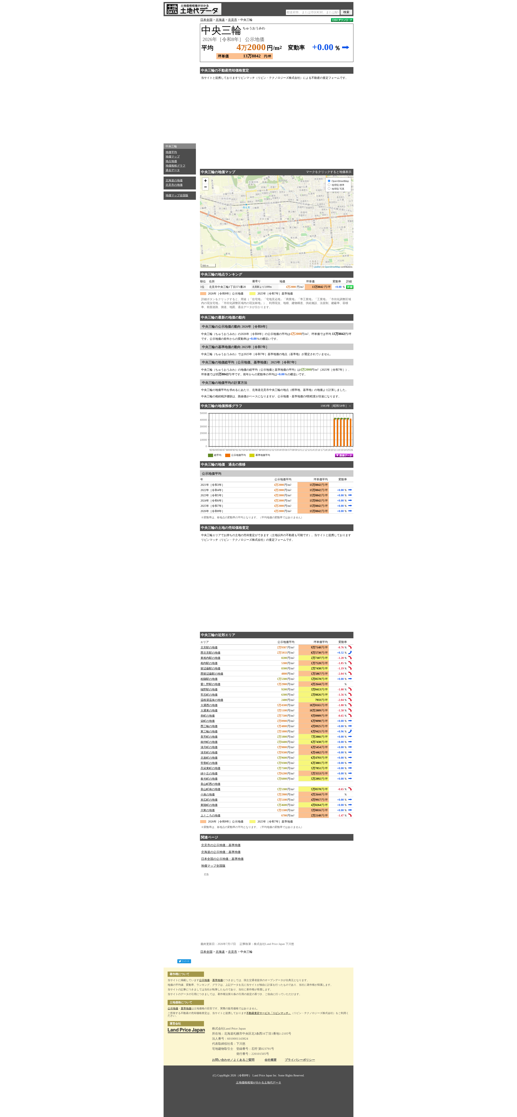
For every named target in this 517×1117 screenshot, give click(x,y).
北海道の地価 (174, 180)
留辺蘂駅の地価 (210, 668)
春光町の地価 (209, 778)
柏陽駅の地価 (209, 679)
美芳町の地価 (209, 736)
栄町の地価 (208, 721)
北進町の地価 (209, 757)
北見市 (232, 19)
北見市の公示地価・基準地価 (221, 845)
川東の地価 (208, 810)
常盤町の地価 (209, 763)
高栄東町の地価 (210, 768)
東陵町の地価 (209, 805)
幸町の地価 (208, 715)
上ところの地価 (210, 815)
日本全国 (206, 19)
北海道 (220, 19)
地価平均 (171, 152)
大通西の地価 (209, 705)
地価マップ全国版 (177, 195)
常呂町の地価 (209, 694)
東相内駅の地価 (210, 657)
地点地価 (171, 161)
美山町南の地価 (210, 789)
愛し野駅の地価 (210, 684)
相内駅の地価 (209, 663)
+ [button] (205, 180)
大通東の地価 (209, 710)
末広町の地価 (209, 799)
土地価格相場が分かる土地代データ (258, 1082)
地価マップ (173, 156)
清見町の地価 (209, 752)
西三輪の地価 (209, 726)
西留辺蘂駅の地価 (212, 673)
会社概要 (271, 1059)
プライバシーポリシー (300, 1059)
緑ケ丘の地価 (209, 773)
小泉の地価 (208, 794)
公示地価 (204, 980)
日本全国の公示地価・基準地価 (222, 858)
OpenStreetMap (332, 266)
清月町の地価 (209, 747)
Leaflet (317, 266)
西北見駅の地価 (210, 652)
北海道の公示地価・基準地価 (221, 852)
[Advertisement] (180, 78)
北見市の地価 (174, 184)
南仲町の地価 (209, 742)
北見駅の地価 (209, 647)
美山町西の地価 (210, 784)
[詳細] (349, 287)
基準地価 (217, 980)
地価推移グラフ (175, 165)
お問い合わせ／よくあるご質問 (233, 1059)
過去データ (173, 170)
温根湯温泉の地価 (212, 700)
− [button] (205, 186)
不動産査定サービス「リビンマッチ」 (268, 1013)
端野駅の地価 (209, 689)
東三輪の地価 (209, 731)
